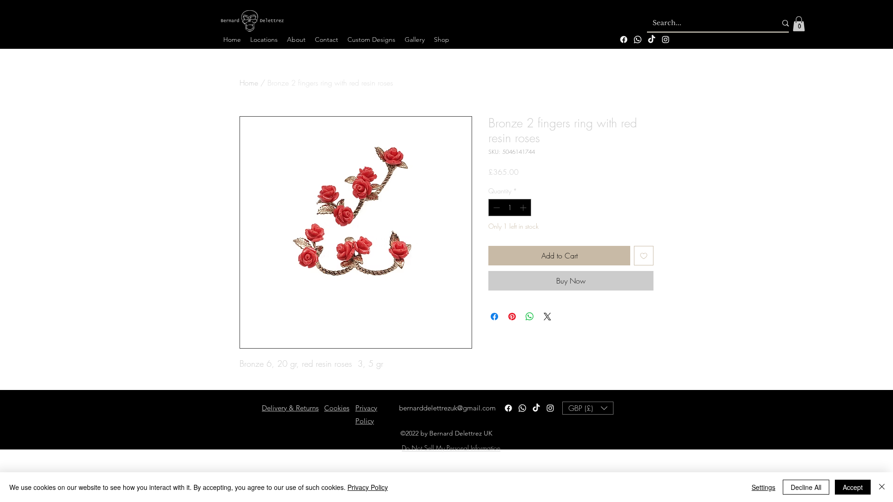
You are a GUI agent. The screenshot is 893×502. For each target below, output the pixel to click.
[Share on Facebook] (494, 316)
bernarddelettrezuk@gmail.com (447, 407)
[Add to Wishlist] (643, 255)
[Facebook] (623, 39)
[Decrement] (495, 207)
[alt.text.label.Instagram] (665, 39)
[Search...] (785, 23)
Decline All (806, 487)
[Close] (881, 487)
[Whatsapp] (637, 39)
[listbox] (587, 408)
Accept (853, 487)
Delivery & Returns (290, 407)
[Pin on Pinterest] (512, 316)
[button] (799, 23)
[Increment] (524, 207)
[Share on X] (547, 316)
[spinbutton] (509, 207)
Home (249, 83)
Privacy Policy (367, 487)
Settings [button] (763, 487)
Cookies (336, 407)
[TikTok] (651, 39)
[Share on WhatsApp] (529, 316)
